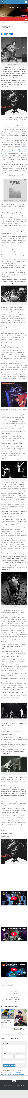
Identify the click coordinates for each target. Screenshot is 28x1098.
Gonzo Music (14, 7)
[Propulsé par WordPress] (12, 1085)
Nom (4, 1053)
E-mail (16, 1053)
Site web (5, 1059)
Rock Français (10, 985)
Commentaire (6, 1043)
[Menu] (26, 2)
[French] (22, 16)
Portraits (4, 22)
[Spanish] (26, 16)
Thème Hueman (22, 1085)
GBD (4, 30)
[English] (24, 16)
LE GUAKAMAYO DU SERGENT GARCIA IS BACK (6, 1022)
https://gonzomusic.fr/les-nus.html (17, 150)
